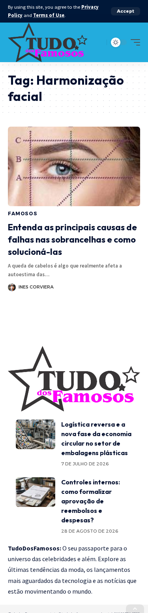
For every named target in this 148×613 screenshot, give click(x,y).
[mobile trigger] (133, 42)
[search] (99, 42)
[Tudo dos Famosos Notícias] (48, 42)
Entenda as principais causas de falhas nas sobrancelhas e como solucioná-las (72, 239)
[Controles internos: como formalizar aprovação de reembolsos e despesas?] (35, 492)
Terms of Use (48, 15)
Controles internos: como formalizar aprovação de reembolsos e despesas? (90, 501)
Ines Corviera (36, 287)
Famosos (22, 213)
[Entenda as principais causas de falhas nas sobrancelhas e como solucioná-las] (74, 166)
